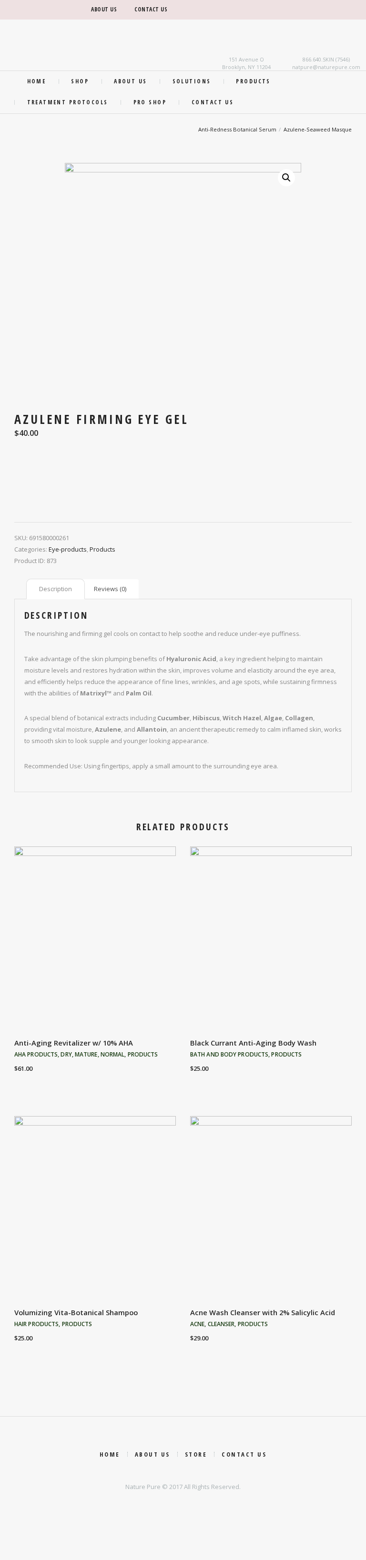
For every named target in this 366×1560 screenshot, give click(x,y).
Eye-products (68, 549)
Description (55, 588)
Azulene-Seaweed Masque (318, 129)
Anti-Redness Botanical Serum (237, 129)
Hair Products (36, 1324)
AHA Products (36, 1054)
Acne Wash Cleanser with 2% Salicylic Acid (262, 1312)
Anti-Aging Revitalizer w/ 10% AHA (73, 1042)
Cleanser (221, 1324)
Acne (197, 1324)
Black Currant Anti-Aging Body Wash (253, 1042)
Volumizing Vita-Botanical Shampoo (76, 1312)
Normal (113, 1054)
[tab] (55, 589)
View (95, 937)
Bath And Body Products (229, 1054)
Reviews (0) (110, 588)
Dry (66, 1054)
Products (102, 549)
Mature (86, 1054)
